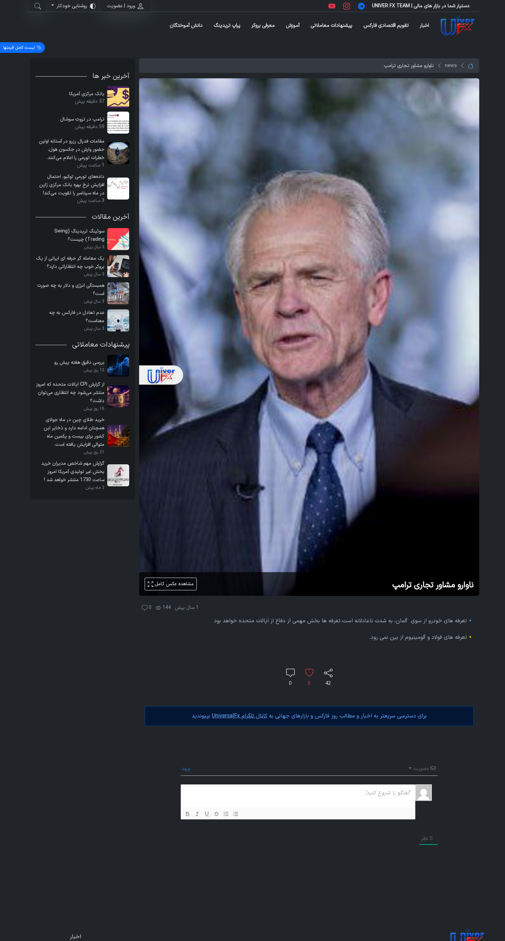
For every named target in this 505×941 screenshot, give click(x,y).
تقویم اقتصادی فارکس (386, 25)
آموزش (293, 25)
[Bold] (187, 814)
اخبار (424, 25)
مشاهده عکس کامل (173, 584)
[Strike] (216, 814)
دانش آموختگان (186, 25)
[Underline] (207, 814)
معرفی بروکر (263, 25)
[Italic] (197, 814)
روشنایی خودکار (72, 6)
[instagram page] (346, 6)
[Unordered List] (235, 814)
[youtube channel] (332, 6)
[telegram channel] (361, 6)
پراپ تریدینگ (227, 25)
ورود (186, 768)
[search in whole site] (38, 6)
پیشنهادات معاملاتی (331, 25)
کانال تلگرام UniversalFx (239, 716)
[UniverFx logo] (457, 25)
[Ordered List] (226, 814)
